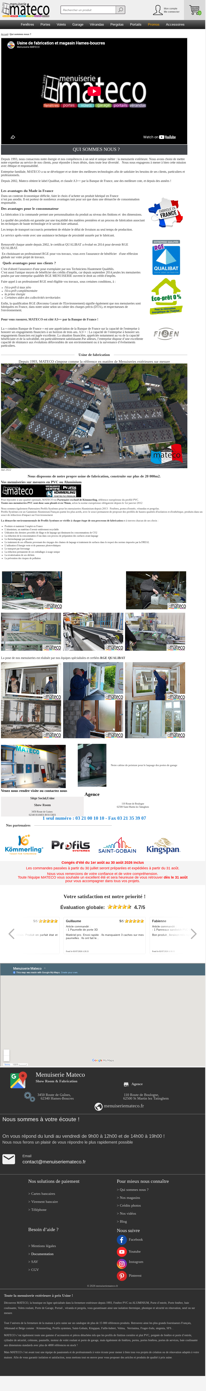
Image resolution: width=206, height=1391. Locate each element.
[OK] (120, 10)
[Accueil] (24, 9)
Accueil (4, 34)
